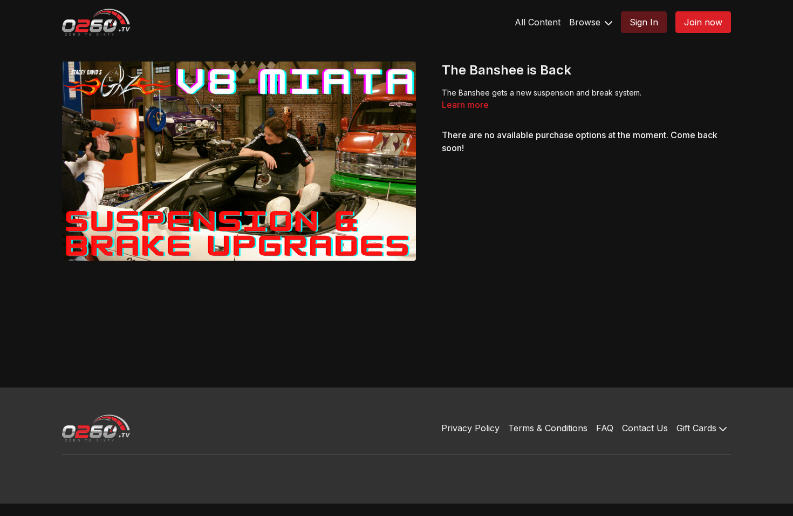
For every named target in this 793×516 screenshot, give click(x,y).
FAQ (604, 428)
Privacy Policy (470, 428)
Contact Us (645, 428)
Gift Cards (697, 428)
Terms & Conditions (547, 428)
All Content (537, 22)
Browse (586, 22)
